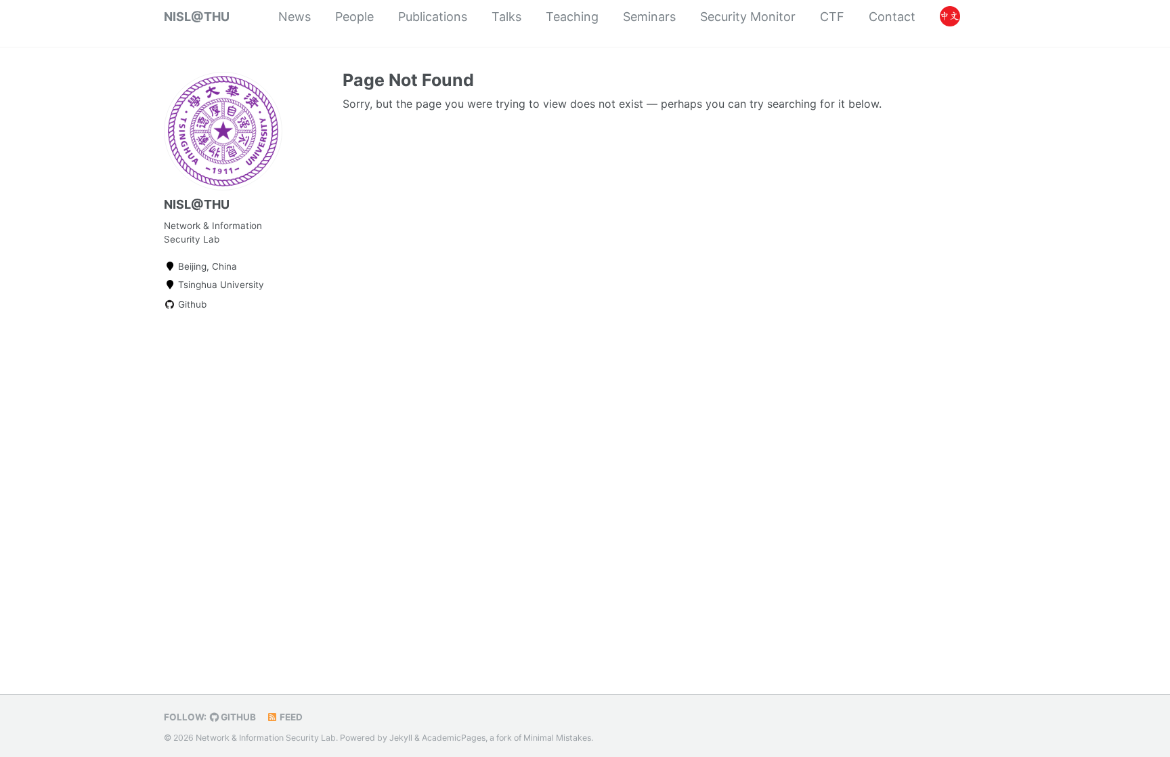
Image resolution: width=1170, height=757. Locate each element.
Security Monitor (748, 16)
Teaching (572, 16)
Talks (506, 16)
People (354, 16)
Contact (892, 16)
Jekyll (400, 738)
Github (191, 304)
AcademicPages (453, 738)
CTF (832, 16)
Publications (432, 16)
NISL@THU (197, 16)
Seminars (649, 16)
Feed (290, 717)
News (294, 16)
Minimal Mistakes (557, 738)
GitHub (237, 717)
